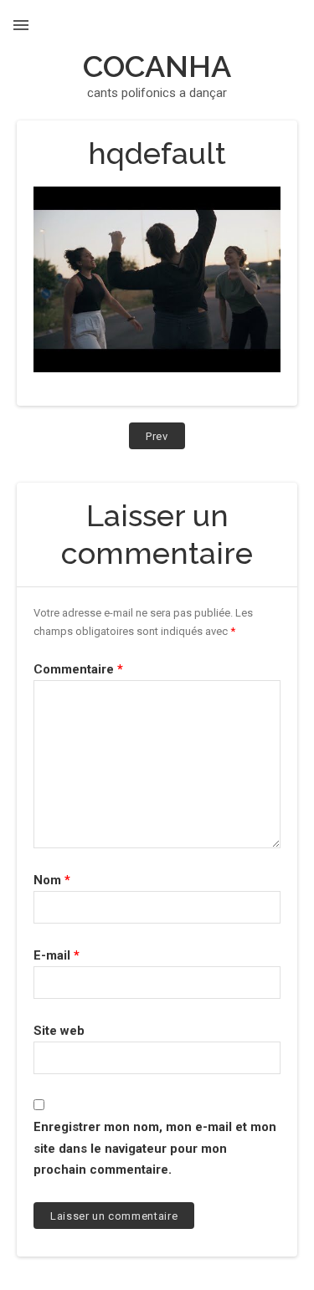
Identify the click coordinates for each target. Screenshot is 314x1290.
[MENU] (21, 25)
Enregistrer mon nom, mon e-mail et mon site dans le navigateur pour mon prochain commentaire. (154, 1148)
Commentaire (78, 669)
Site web (59, 1030)
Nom (51, 880)
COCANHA (157, 66)
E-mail (56, 955)
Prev (165, 439)
